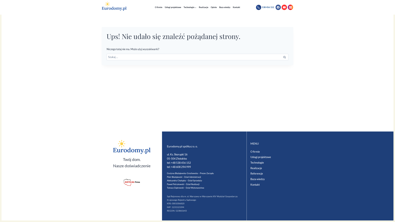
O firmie (158, 7)
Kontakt (236, 7)
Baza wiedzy (224, 7)
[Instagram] (290, 7)
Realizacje (203, 7)
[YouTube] (284, 7)
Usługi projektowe (173, 7)
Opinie (214, 7)
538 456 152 (268, 7)
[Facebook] (278, 7)
